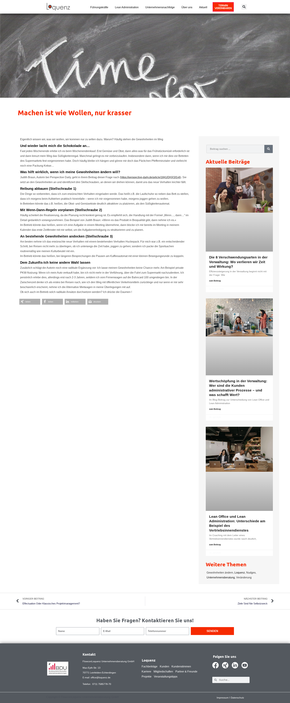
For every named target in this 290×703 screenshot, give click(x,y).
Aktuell (203, 7)
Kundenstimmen (181, 666)
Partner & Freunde (186, 671)
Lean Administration (127, 7)
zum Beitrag (215, 281)
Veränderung (244, 577)
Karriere (146, 671)
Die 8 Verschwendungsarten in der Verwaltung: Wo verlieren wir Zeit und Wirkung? (238, 261)
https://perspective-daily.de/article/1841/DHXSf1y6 (150, 177)
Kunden (164, 666)
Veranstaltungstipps (165, 676)
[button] (244, 7)
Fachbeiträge (149, 666)
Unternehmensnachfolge (160, 7)
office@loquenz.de (100, 677)
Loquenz (239, 572)
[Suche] (268, 149)
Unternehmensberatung (221, 577)
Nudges (251, 572)
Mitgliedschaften (163, 671)
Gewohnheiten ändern (220, 572)
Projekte (147, 676)
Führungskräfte (99, 7)
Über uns (186, 7)
